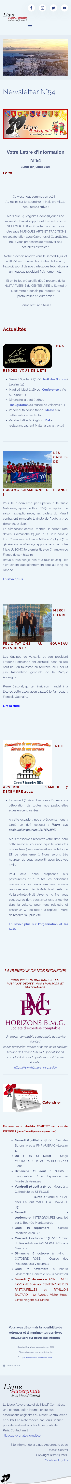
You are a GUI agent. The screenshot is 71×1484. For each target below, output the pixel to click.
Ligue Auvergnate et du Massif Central (36, 1357)
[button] (30, 27)
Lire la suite (11, 706)
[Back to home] (15, 17)
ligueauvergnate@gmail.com (23, 1435)
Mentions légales (56, 1460)
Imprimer (13, 1365)
